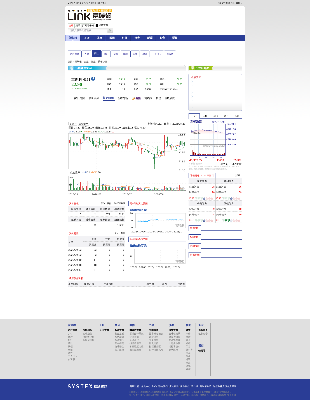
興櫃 (125, 54)
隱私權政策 (206, 386)
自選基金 (119, 346)
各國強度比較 (137, 346)
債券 (188, 346)
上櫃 (205, 116)
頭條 (188, 333)
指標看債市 (174, 346)
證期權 (78, 61)
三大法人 (156, 54)
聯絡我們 (163, 386)
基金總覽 (119, 343)
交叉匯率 (153, 340)
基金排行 (119, 340)
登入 (88, 3)
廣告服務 (174, 386)
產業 (135, 54)
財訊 (188, 366)
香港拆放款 (174, 340)
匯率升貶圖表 (156, 333)
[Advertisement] (215, 283)
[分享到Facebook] (93, 79)
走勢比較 (173, 349)
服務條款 (185, 386)
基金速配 (119, 333)
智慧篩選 (119, 336)
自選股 (169, 54)
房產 (188, 356)
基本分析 (122, 98)
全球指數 (134, 336)
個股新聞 (169, 98)
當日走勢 (79, 98)
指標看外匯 (155, 346)
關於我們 (134, 386)
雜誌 (188, 369)
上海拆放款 (174, 343)
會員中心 (102, 3)
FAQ (154, 386)
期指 (215, 116)
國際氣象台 (135, 349)
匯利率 (189, 349)
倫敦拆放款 (174, 336)
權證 (158, 98)
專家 (188, 362)
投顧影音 (203, 333)
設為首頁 (103, 25)
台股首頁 (74, 54)
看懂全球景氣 (137, 333)
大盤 (86, 54)
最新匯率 (153, 336)
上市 (194, 116)
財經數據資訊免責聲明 (224, 386)
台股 (86, 61)
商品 (188, 353)
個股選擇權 (88, 340)
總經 (144, 54)
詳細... (239, 175)
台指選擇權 (88, 336)
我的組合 (119, 349)
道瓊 (188, 359)
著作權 (194, 386)
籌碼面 (148, 98)
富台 (226, 116)
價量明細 (93, 98)
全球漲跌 (134, 340)
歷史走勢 (153, 343)
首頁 (70, 61)
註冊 (94, 3)
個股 (96, 53)
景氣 (237, 116)
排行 (106, 54)
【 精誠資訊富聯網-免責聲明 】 (223, 395)
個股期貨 (87, 333)
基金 (188, 340)
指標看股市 (135, 343)
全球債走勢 (174, 333)
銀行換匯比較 (156, 349)
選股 (115, 54)
